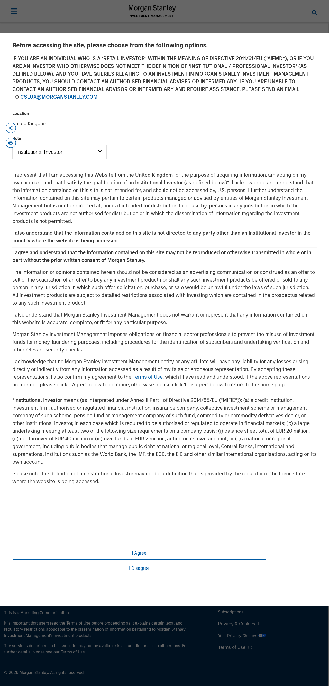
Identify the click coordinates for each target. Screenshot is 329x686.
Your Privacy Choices (238, 635)
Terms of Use (147, 377)
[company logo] (152, 11)
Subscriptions (230, 612)
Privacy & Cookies (236, 624)
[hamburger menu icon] (14, 11)
